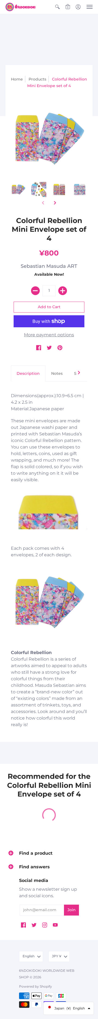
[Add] (62, 290)
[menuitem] (57, 7)
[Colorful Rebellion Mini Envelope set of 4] (18, 189)
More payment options (49, 334)
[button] (57, 7)
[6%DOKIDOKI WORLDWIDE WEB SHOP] (20, 7)
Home (17, 79)
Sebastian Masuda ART (49, 266)
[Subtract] (35, 290)
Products (37, 79)
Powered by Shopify (35, 986)
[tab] (28, 374)
